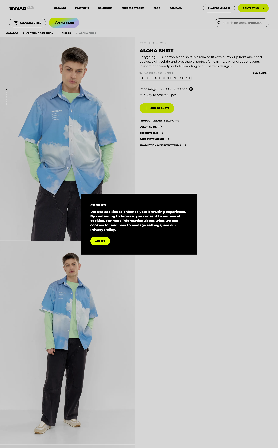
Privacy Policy (102, 229)
